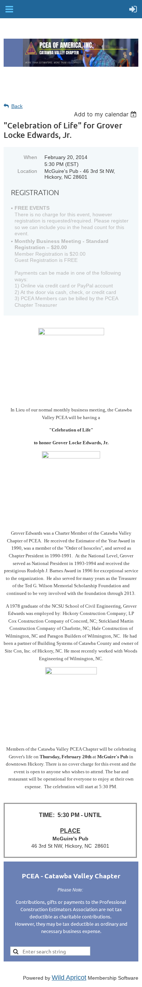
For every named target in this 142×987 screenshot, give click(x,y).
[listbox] (106, 114)
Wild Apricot (69, 977)
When (30, 157)
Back (17, 106)
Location (27, 171)
